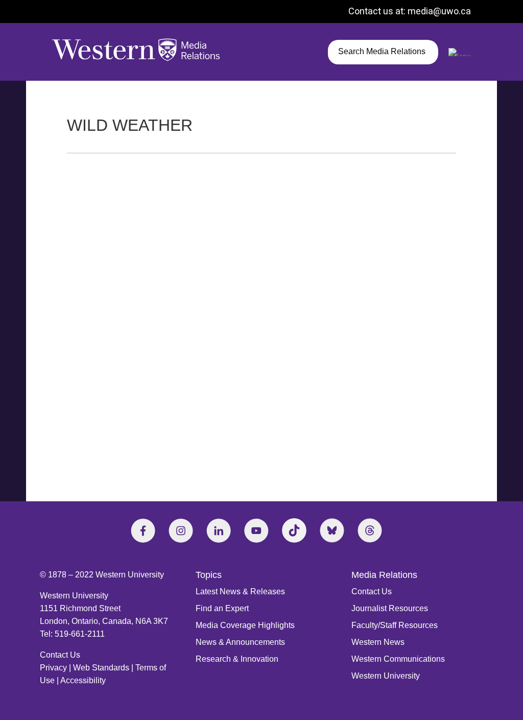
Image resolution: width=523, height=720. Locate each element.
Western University (385, 675)
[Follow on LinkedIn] (218, 530)
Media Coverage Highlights (245, 625)
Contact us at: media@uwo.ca (409, 11)
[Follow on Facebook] (143, 530)
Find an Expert (222, 608)
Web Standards (101, 667)
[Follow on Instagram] (181, 530)
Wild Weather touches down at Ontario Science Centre (182, 408)
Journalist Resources (389, 608)
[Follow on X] (332, 530)
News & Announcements (240, 642)
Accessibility (83, 680)
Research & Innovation (237, 659)
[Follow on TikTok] (294, 530)
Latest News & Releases (240, 591)
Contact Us (60, 655)
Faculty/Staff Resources (394, 625)
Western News (378, 642)
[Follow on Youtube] (256, 530)
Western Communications (398, 659)
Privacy (53, 667)
